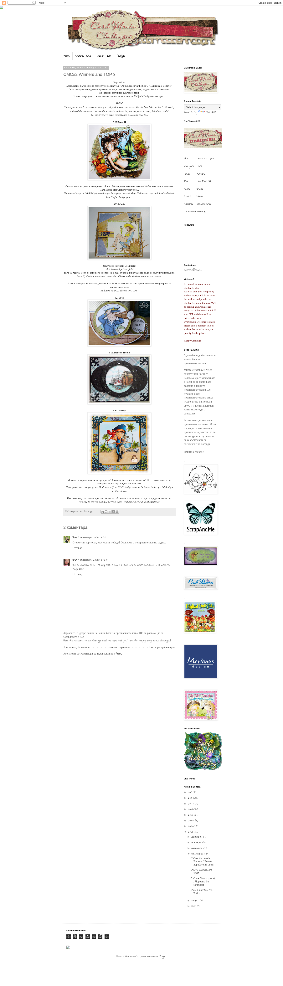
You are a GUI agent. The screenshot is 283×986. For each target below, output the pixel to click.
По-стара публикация (161, 647)
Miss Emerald (204, 181)
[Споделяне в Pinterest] (117, 512)
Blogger (163, 956)
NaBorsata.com (145, 193)
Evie (186, 181)
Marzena (201, 174)
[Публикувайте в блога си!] (106, 512)
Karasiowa (190, 212)
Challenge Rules (83, 56)
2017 (190, 804)
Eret (75, 560)
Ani (186, 159)
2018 (190, 798)
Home (67, 56)
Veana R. (201, 212)
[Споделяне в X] (110, 512)
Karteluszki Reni (205, 159)
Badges (121, 56)
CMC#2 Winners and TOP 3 (202, 892)
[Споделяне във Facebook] (113, 512)
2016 (190, 809)
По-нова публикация (76, 647)
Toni (75, 538)
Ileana (187, 189)
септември (197, 854)
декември (197, 837)
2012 (191, 832)
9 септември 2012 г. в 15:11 (92, 560)
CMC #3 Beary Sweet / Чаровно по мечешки (203, 882)
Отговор (77, 548)
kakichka (188, 204)
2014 (190, 821)
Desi (187, 174)
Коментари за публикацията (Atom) (101, 654)
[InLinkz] (67, 947)
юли (194, 906)
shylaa (200, 189)
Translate (211, 112)
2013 (190, 826)
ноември (196, 842)
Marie (199, 166)
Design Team (104, 56)
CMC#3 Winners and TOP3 (201, 871)
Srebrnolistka (204, 204)
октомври (197, 848)
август (195, 901)
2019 (190, 792)
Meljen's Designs (143, 96)
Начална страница (119, 647)
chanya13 (189, 166)
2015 (191, 815)
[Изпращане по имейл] (102, 512)
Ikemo (200, 196)
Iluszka (187, 196)
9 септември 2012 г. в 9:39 (92, 538)
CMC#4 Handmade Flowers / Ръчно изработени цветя (202, 861)
